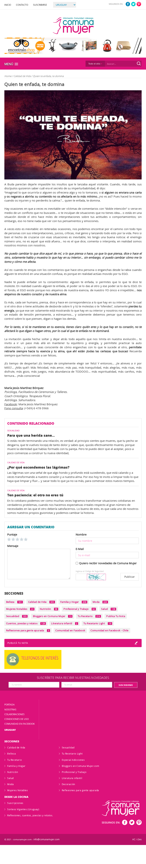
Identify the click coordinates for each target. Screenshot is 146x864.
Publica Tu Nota (115, 616)
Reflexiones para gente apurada (27, 630)
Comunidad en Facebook (70, 630)
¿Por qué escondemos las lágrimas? (38, 467)
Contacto (22, 4)
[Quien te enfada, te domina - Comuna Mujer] (73, 25)
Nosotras (10, 709)
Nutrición (48, 609)
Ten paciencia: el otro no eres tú (35, 495)
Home (7, 76)
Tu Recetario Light (97, 623)
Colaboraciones (14, 714)
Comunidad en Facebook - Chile (109, 630)
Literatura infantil (64, 623)
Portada (9, 704)
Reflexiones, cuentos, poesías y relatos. (30, 815)
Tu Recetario (89, 616)
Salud (108, 609)
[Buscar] (139, 63)
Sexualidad (16, 616)
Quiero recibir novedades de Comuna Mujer (108, 563)
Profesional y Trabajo (79, 609)
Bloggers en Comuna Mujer (52, 616)
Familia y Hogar (73, 602)
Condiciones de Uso (16, 718)
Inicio (7, 4)
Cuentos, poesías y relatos (25, 623)
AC (133, 839)
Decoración (68, 784)
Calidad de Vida (22, 76)
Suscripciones (15, 802)
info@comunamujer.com (46, 839)
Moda (100, 602)
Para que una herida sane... (31, 435)
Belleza (14, 602)
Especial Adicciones (73, 759)
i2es (139, 839)
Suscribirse (40, 4)
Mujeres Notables (19, 609)
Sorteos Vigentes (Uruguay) (23, 809)
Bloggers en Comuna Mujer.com (80, 765)
